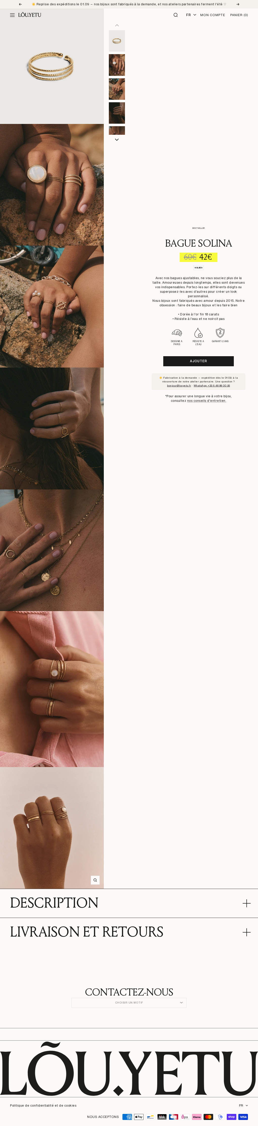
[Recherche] (176, 15)
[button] (117, 140)
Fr (188, 15)
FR (241, 1105)
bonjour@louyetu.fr (179, 385)
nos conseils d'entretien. (207, 401)
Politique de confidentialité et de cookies (43, 1105)
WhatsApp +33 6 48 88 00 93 (212, 385)
